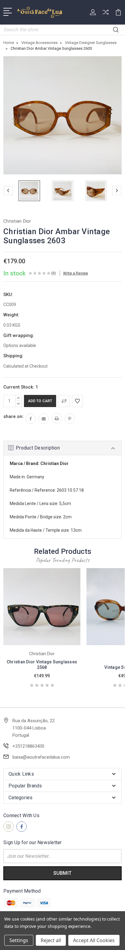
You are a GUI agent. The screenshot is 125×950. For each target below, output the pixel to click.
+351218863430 (28, 746)
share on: (13, 416)
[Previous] (8, 190)
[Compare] (105, 14)
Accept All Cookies (94, 940)
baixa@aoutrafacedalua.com (41, 757)
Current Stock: (20, 387)
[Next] (116, 190)
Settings (18, 940)
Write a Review (75, 273)
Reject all (51, 940)
